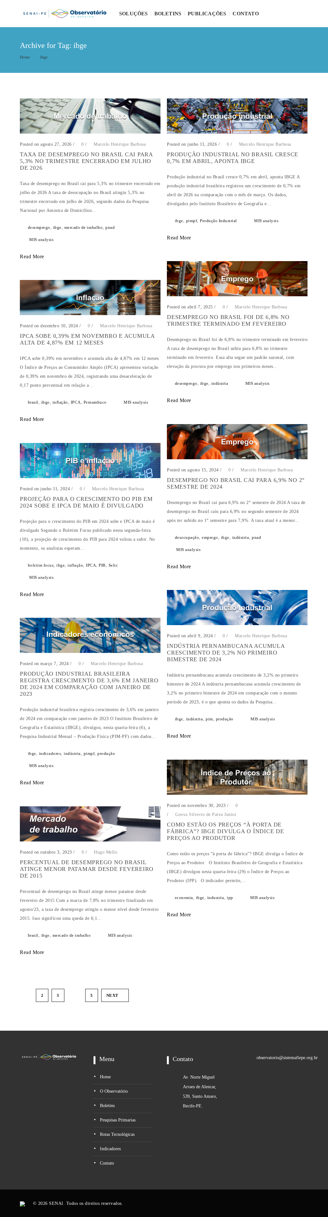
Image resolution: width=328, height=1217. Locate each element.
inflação (60, 402)
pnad (110, 227)
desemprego (39, 227)
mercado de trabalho (83, 227)
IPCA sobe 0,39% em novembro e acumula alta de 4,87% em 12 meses (87, 339)
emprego (210, 537)
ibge (44, 57)
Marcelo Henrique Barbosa (120, 144)
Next (112, 995)
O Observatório (114, 1091)
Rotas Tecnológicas (117, 1134)
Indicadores (110, 1148)
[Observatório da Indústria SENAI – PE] (65, 14)
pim (209, 719)
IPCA (76, 402)
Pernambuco (95, 402)
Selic (113, 565)
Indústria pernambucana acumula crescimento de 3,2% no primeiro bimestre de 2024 (226, 653)
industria (215, 897)
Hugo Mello (105, 852)
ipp (230, 897)
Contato (245, 13)
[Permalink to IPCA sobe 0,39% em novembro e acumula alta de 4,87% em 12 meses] (90, 313)
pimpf (191, 220)
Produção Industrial (218, 220)
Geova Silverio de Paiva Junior (205, 814)
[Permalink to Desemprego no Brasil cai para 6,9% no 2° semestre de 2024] (237, 457)
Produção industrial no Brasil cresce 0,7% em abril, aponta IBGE (232, 157)
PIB (102, 565)
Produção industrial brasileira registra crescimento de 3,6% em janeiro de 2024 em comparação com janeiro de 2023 (89, 684)
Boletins (168, 13)
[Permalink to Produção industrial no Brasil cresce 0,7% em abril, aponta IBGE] (237, 132)
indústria (219, 383)
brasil (33, 402)
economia (184, 897)
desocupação (187, 537)
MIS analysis (41, 239)
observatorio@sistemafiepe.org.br (287, 1057)
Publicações (207, 13)
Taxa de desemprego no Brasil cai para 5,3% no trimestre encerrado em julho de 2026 (86, 161)
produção (225, 719)
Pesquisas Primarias (117, 1120)
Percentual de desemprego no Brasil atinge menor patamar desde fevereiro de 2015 (86, 869)
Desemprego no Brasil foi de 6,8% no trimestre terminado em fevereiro (228, 320)
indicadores (50, 753)
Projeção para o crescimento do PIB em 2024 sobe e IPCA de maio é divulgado (86, 502)
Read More (32, 256)
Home (25, 57)
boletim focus (41, 565)
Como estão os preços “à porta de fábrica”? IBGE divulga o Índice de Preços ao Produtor (225, 831)
